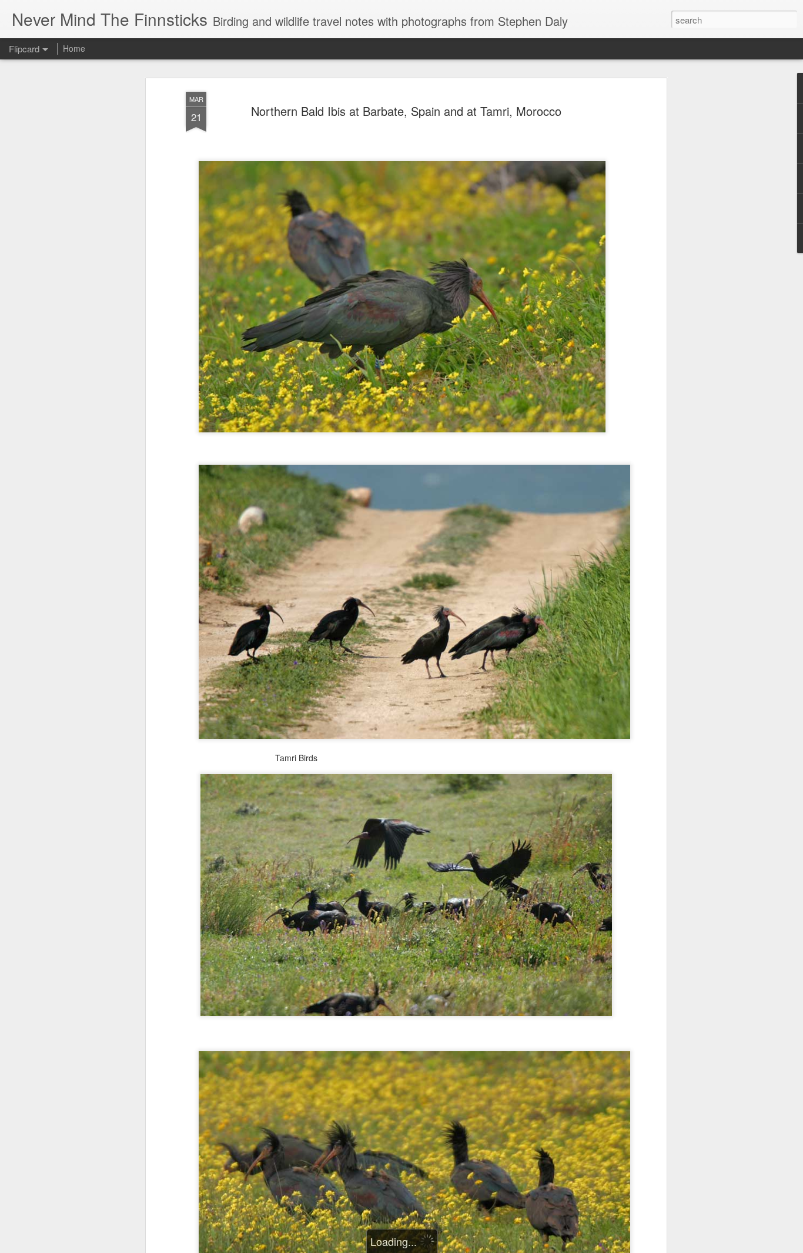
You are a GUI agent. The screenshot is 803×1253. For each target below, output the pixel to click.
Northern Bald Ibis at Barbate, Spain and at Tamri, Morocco (406, 110)
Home (74, 48)
